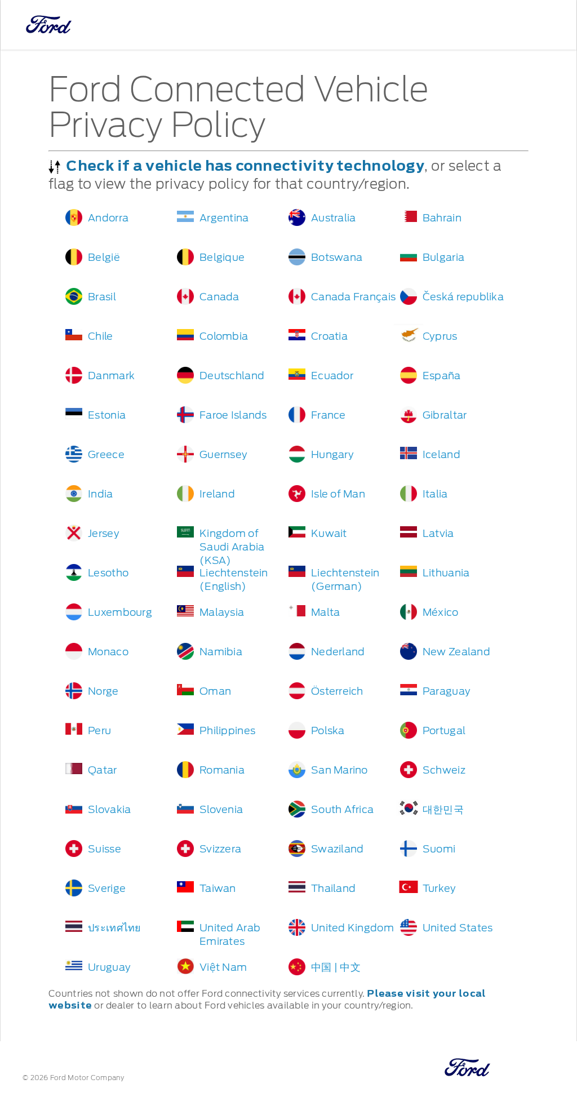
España (442, 375)
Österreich (337, 691)
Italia (435, 494)
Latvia (438, 533)
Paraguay (447, 691)
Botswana (336, 257)
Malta (325, 612)
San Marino (339, 770)
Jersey (103, 533)
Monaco (108, 652)
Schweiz (444, 770)
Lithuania (446, 573)
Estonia (107, 415)
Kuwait (329, 533)
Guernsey (223, 454)
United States (458, 928)
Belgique (222, 257)
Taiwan (217, 888)
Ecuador (332, 375)
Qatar (102, 770)
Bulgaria (443, 257)
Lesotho (108, 573)
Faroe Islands (233, 415)
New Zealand (456, 652)
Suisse (104, 849)
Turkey (439, 888)
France (328, 415)
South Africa (342, 809)
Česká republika (463, 297)
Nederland (338, 652)
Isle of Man (338, 494)
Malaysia (221, 612)
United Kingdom (352, 928)
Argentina (223, 218)
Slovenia (221, 809)
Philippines (227, 730)
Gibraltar (445, 415)
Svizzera (220, 849)
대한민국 (443, 809)
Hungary (332, 454)
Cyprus (440, 336)
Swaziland (337, 849)
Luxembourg (120, 612)
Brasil (102, 297)
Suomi (439, 849)
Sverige (107, 888)
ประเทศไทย (114, 928)
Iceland (441, 454)
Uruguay (109, 967)
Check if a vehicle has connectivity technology (245, 166)
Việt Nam (223, 967)
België (104, 257)
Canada (219, 297)
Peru (99, 730)
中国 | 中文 (336, 967)
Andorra (108, 218)
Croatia (329, 336)
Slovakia (109, 809)
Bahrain (442, 218)
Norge (103, 691)
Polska (328, 730)
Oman (215, 691)
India (100, 494)
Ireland (217, 494)
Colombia (223, 336)
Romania (222, 770)
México (441, 612)
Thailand (333, 888)
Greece (106, 454)
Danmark (111, 375)
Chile (100, 336)
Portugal (444, 730)
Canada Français (353, 297)
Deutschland (231, 375)
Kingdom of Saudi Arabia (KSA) (231, 546)
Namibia (220, 652)
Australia (333, 218)
